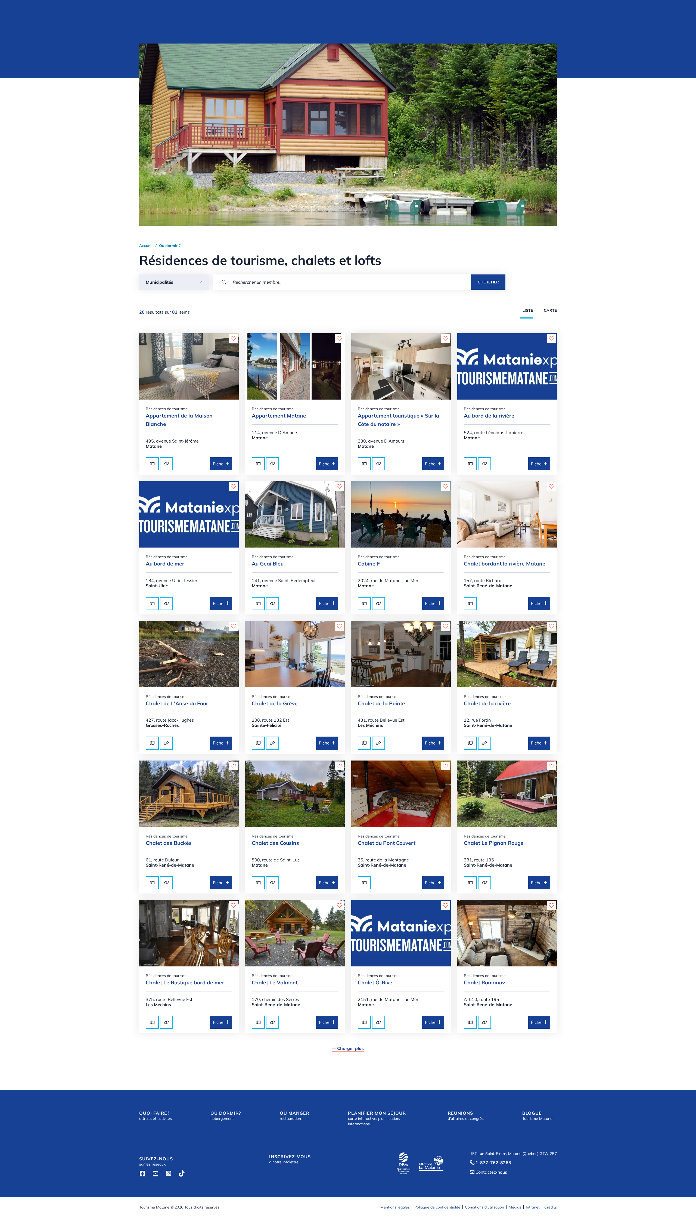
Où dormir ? (170, 245)
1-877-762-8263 (490, 1162)
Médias (515, 1207)
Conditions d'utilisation (484, 1207)
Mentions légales (395, 1207)
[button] (174, 282)
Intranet (533, 1207)
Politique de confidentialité (437, 1207)
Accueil (146, 245)
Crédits (550, 1207)
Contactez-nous (488, 1172)
